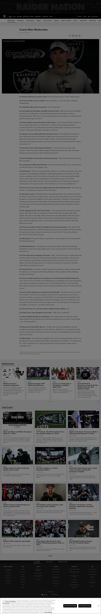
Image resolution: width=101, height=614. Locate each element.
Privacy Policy (6, 603)
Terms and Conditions (10, 601)
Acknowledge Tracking (84, 605)
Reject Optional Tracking (70, 605)
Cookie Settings (48, 612)
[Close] (98, 606)
